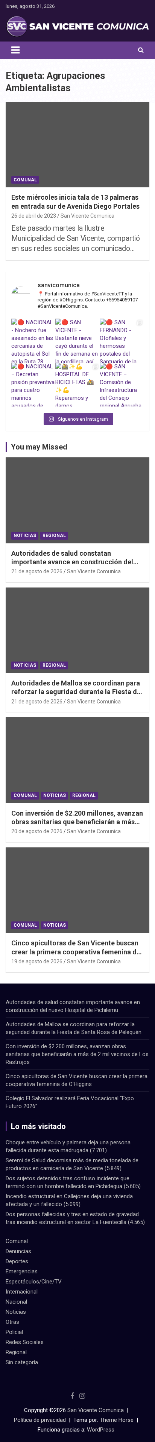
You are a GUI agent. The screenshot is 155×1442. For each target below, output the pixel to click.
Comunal (25, 179)
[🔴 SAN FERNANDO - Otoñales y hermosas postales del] (122, 340)
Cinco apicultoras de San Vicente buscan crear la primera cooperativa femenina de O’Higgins (75, 951)
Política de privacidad (40, 1420)
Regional (54, 535)
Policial (14, 1332)
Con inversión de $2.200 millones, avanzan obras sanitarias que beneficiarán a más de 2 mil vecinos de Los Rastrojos (77, 822)
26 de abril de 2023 (33, 216)
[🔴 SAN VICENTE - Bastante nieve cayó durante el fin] (77, 340)
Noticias (25, 535)
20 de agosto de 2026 (36, 831)
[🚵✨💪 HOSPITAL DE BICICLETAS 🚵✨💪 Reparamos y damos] (77, 384)
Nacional (16, 1301)
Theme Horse (117, 1420)
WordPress (100, 1429)
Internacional (22, 1291)
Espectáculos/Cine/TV (34, 1281)
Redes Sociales (25, 1342)
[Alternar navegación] (15, 50)
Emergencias (22, 1271)
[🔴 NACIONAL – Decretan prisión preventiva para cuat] (33, 384)
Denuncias (18, 1251)
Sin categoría (22, 1362)
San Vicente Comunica (87, 216)
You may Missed (39, 446)
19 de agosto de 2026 (36, 961)
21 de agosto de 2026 (36, 571)
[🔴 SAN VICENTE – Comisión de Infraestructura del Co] (122, 384)
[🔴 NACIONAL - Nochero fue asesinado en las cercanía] (33, 340)
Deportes (17, 1261)
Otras (12, 1322)
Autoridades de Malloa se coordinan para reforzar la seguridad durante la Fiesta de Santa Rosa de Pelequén (76, 692)
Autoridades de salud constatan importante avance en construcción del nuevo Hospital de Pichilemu (72, 562)
